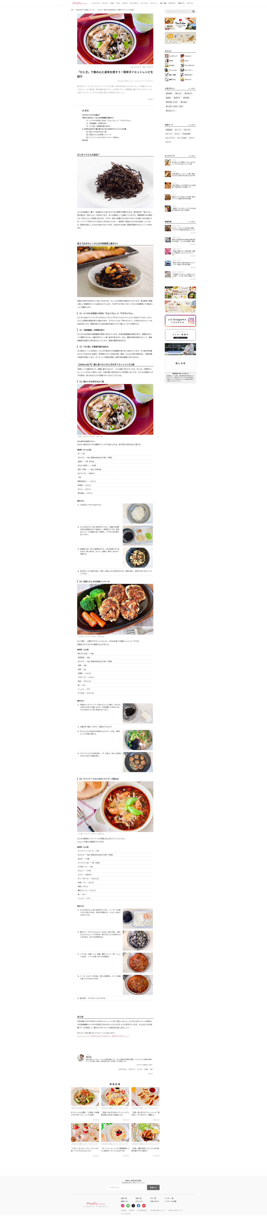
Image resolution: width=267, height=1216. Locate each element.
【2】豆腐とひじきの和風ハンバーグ (98, 134)
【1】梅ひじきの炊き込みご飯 (95, 132)
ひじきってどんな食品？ (91, 115)
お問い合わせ (154, 1201)
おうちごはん (123, 1069)
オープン (169, 134)
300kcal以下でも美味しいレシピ (85, 9)
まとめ (85, 140)
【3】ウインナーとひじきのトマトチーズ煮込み (102, 137)
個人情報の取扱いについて (157, 1210)
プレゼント (105, 3)
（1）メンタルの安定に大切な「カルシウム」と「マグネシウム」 (108, 120)
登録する (153, 1187)
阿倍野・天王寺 (172, 102)
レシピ (140, 1069)
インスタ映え (183, 138)
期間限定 (169, 130)
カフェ (178, 134)
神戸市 (178, 98)
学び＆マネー (172, 3)
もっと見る (191, 88)
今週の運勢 (186, 134)
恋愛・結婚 (163, 3)
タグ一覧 (153, 1198)
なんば (179, 93)
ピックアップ (96, 3)
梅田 (169, 98)
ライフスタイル (134, 3)
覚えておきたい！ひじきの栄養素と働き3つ (98, 118)
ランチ (169, 142)
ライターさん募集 (170, 1201)
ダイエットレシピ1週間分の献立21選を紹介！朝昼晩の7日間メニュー (103, 1036)
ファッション (144, 3)
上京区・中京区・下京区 (175, 106)
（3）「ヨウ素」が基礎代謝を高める (97, 126)
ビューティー (154, 3)
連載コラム (181, 3)
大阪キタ (189, 93)
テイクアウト (171, 138)
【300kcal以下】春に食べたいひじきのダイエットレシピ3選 (104, 129)
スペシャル (190, 3)
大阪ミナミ (171, 111)
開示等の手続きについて (175, 1210)
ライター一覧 (169, 1198)
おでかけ (124, 3)
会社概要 (123, 1210)
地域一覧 (138, 1198)
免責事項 (131, 1210)
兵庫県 (170, 93)
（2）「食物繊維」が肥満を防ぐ (96, 123)
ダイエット (132, 1069)
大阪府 (185, 102)
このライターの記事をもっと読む (144, 1064)
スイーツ (178, 130)
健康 (146, 1069)
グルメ (118, 3)
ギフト (192, 138)
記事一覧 (124, 1198)
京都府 (187, 98)
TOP (72, 9)
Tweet (150, 99)
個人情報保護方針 (142, 1210)
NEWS (112, 3)
